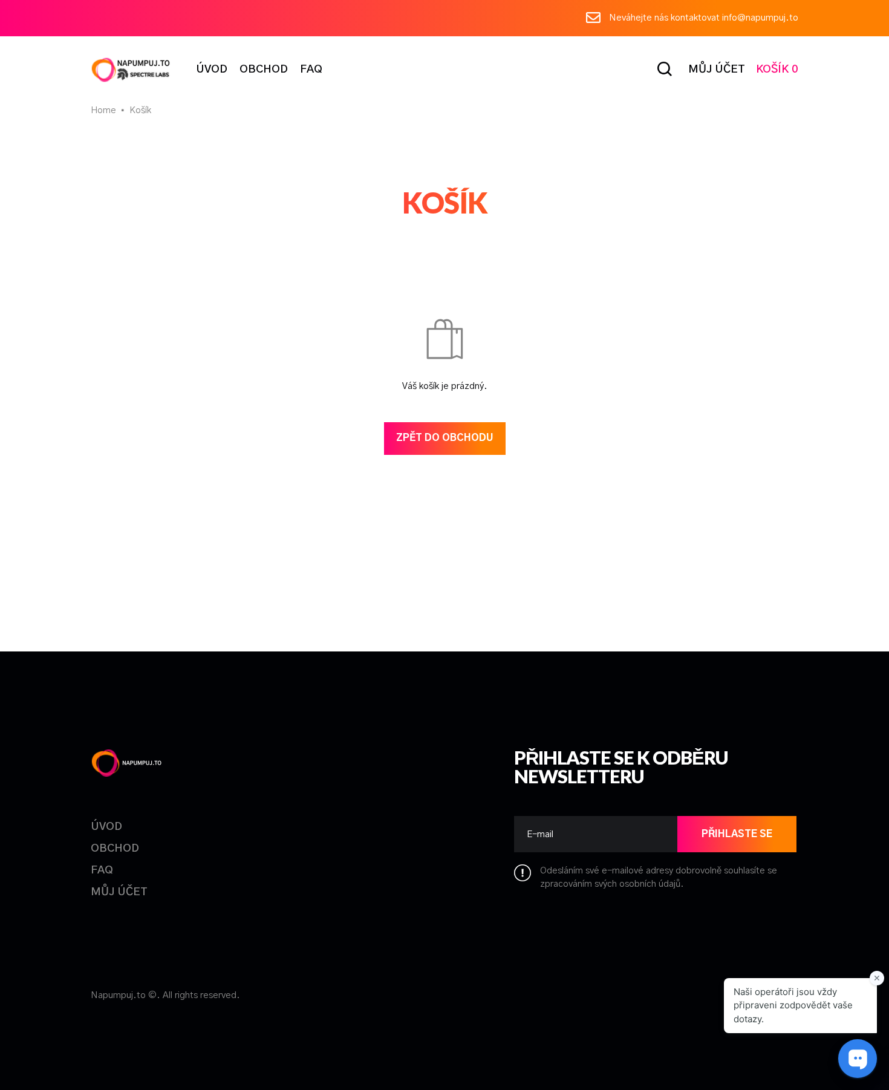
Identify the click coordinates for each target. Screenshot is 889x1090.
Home (103, 110)
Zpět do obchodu (444, 438)
